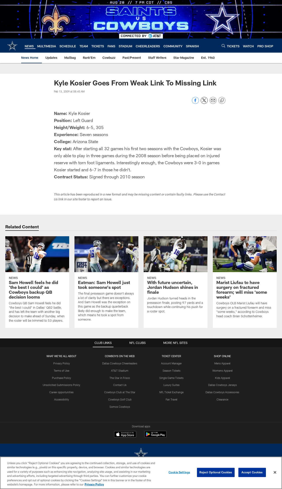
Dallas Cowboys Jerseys (222, 384)
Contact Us (119, 384)
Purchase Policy (61, 377)
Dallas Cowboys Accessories (222, 392)
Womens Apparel (222, 370)
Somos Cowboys (119, 406)
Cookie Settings (179, 472)
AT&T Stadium (119, 370)
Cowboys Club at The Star (119, 392)
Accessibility (61, 399)
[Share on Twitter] (204, 103)
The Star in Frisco (119, 377)
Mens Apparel (222, 363)
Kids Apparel (222, 377)
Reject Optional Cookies (215, 472)
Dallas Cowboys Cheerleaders (119, 363)
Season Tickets (171, 370)
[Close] (275, 472)
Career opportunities (61, 392)
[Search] (223, 46)
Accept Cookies (252, 472)
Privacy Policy (61, 363)
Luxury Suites (171, 384)
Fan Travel (171, 399)
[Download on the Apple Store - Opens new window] (125, 435)
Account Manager (171, 363)
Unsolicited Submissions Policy (61, 384)
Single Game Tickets (171, 377)
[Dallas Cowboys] (141, 454)
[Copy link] (221, 100)
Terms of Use (61, 370)
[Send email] (213, 103)
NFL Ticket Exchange (171, 392)
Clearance (222, 399)
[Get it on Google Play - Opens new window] (155, 436)
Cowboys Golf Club (120, 399)
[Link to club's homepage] (12, 45)
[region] (141, 473)
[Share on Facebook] (195, 103)
